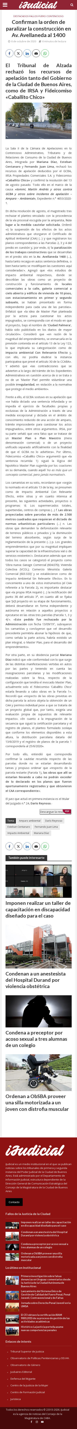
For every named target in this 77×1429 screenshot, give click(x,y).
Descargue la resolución (55, 812)
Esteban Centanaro (19, 826)
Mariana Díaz (41, 833)
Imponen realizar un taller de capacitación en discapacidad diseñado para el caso (38, 909)
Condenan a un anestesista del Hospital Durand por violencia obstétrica (36, 980)
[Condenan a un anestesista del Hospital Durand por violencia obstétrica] (39, 946)
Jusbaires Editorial (21, 1372)
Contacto (14, 1202)
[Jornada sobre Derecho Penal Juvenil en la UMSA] (12, 1307)
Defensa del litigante (23, 1378)
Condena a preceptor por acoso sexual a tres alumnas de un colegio (36, 1039)
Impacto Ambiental (18, 833)
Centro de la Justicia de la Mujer (29, 1385)
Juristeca (15, 1399)
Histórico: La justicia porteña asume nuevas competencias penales (42, 1328)
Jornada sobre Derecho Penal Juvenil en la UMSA (45, 1305)
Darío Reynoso (53, 820)
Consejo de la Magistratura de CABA (43, 1416)
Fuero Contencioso (51, 16)
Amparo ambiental (29, 820)
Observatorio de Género (25, 1365)
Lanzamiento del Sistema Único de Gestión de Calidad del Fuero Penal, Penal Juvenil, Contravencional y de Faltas (45, 1294)
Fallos (33, 16)
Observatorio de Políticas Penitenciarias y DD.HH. (39, 1358)
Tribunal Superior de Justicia (27, 1351)
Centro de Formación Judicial (27, 1392)
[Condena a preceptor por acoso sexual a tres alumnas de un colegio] (39, 1011)
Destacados (21, 16)
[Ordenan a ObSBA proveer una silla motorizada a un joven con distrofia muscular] (39, 1072)
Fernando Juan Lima (46, 826)
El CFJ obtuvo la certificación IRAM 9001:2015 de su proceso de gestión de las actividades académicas (45, 1318)
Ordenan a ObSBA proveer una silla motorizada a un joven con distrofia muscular (37, 1102)
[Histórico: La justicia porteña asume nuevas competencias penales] (12, 1330)
